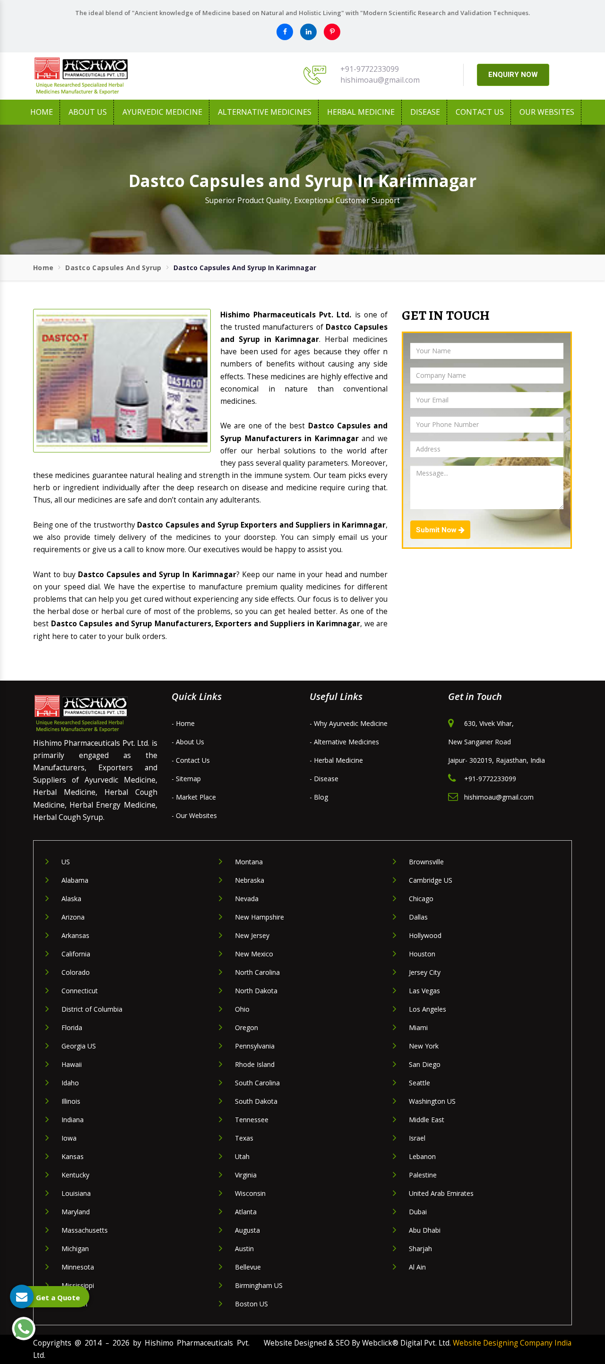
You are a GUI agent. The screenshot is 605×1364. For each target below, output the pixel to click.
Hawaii (71, 1064)
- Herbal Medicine (336, 760)
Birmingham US (259, 1285)
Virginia (246, 1174)
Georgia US (78, 1045)
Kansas (72, 1156)
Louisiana (76, 1193)
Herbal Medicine (361, 112)
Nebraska (249, 880)
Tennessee (251, 1119)
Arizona (73, 916)
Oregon (246, 1027)
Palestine (423, 1174)
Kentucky (75, 1174)
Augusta (247, 1230)
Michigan (75, 1248)
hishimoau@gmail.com (380, 80)
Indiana (72, 1119)
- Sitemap (186, 778)
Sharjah (420, 1248)
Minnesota (77, 1266)
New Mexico (254, 953)
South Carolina (257, 1082)
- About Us (188, 741)
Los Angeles (427, 1009)
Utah (242, 1156)
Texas (244, 1138)
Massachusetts (84, 1230)
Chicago (421, 898)
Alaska (71, 898)
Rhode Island (255, 1064)
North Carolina (257, 972)
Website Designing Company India (512, 1343)
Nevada (247, 898)
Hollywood (425, 935)
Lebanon (422, 1156)
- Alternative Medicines (344, 741)
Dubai (418, 1211)
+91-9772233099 (369, 69)
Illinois (70, 1101)
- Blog (319, 797)
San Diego (425, 1064)
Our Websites (546, 112)
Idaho (70, 1082)
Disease (425, 112)
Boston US (251, 1303)
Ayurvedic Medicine (162, 112)
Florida (71, 1027)
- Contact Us (191, 760)
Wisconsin (250, 1193)
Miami (418, 1027)
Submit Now (437, 530)
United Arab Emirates (441, 1193)
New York (424, 1045)
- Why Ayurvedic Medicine (349, 723)
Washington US (432, 1101)
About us (88, 112)
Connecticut (79, 990)
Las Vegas (424, 990)
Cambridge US (430, 880)
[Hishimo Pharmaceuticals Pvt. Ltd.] (118, 76)
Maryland (75, 1211)
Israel (417, 1138)
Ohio (242, 1009)
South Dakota (256, 1101)
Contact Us (480, 112)
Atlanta (246, 1211)
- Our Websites (194, 815)
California (75, 953)
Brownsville (426, 861)
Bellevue (248, 1266)
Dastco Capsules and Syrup (113, 267)
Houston (422, 953)
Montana (249, 861)
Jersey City (425, 972)
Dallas (418, 916)
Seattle (419, 1082)
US (65, 861)
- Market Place (194, 797)
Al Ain (417, 1266)
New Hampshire (259, 916)
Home (41, 112)
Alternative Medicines (264, 112)
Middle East (426, 1119)
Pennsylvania (255, 1045)
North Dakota (256, 990)
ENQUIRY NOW (513, 74)
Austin (244, 1248)
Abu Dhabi (425, 1230)
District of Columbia (91, 1009)
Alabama (74, 880)
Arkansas (75, 935)
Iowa (69, 1138)
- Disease (324, 778)
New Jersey (252, 935)
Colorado (75, 972)
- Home (183, 723)
